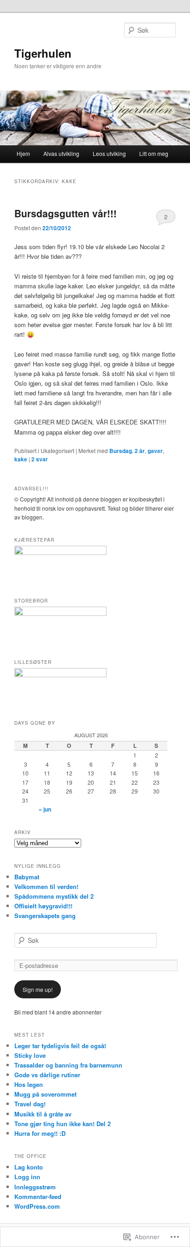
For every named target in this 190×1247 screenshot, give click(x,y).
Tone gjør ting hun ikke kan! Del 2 (62, 1123)
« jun (45, 809)
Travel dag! (30, 1103)
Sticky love (30, 1055)
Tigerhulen (42, 53)
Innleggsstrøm (35, 1186)
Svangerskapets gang (45, 915)
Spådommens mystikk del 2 (54, 896)
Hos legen (28, 1084)
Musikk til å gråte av (42, 1114)
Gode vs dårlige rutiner (47, 1074)
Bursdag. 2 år (127, 451)
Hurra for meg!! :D (39, 1133)
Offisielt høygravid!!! (43, 905)
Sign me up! (38, 989)
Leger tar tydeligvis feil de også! (60, 1045)
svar (39, 459)
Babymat (26, 876)
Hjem (23, 153)
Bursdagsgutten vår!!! (65, 213)
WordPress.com (37, 1206)
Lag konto (28, 1167)
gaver (155, 451)
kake (20, 459)
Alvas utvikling (61, 153)
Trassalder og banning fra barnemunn (68, 1065)
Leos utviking (109, 153)
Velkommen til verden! (46, 886)
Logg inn (27, 1176)
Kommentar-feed (37, 1196)
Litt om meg (153, 153)
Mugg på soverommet (45, 1094)
